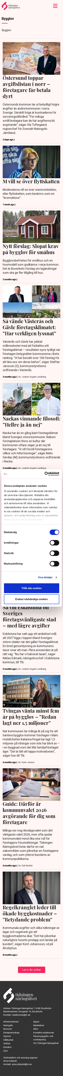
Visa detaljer (45, 577)
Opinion (7, 1036)
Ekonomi (7, 1029)
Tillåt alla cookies (32, 588)
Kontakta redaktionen (43, 1032)
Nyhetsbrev (38, 1025)
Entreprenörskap (11, 1032)
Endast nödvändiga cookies (31, 599)
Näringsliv (8, 1025)
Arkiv (35, 1029)
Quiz (5, 1050)
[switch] (54, 542)
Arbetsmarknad (10, 1021)
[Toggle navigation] (55, 6)
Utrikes (6, 1043)
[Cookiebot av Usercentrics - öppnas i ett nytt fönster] (45, 474)
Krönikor (7, 1047)
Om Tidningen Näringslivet (46, 1043)
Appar (36, 1021)
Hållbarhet (8, 1040)
